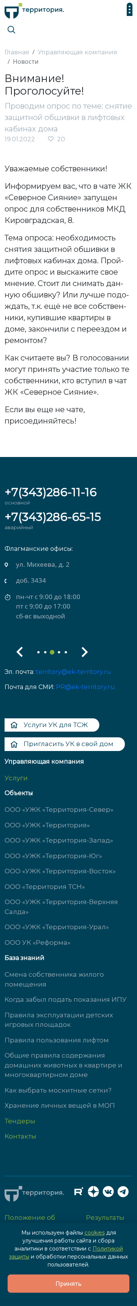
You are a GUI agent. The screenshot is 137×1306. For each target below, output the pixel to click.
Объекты (19, 793)
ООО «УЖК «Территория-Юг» (53, 856)
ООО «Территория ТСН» (45, 886)
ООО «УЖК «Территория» (47, 825)
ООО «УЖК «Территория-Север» (59, 809)
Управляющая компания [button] (44, 761)
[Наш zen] (95, 1193)
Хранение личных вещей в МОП (60, 1105)
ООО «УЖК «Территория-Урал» (57, 927)
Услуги (16, 778)
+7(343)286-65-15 (53, 517)
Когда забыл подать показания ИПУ (66, 999)
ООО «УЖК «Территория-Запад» (59, 840)
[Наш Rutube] (80, 1193)
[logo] (34, 9)
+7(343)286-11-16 (51, 492)
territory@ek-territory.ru (73, 671)
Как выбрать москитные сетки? (58, 1090)
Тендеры (20, 1121)
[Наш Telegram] (125, 1193)
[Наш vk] (110, 1193)
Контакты (21, 1136)
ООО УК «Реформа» (37, 942)
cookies (94, 1232)
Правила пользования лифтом (57, 1040)
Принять (69, 1283)
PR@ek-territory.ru (85, 687)
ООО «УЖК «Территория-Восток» (60, 871)
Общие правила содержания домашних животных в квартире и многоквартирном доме (64, 1064)
